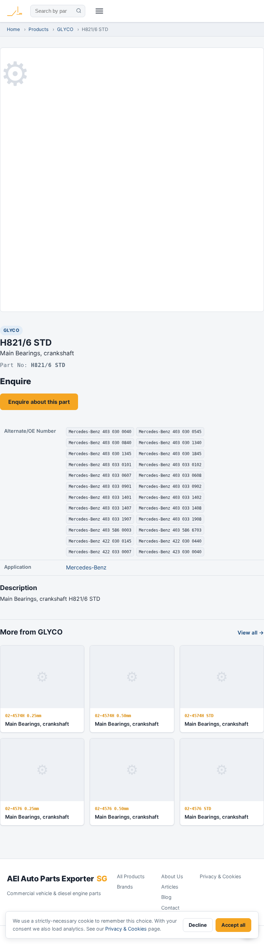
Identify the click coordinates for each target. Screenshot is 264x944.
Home (13, 29)
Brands (125, 887)
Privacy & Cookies (220, 876)
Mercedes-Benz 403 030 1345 (100, 453)
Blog (166, 897)
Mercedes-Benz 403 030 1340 (170, 442)
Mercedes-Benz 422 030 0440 (170, 541)
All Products (131, 876)
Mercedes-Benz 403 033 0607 (100, 475)
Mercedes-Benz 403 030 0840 (100, 442)
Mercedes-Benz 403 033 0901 (100, 486)
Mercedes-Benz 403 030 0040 (100, 431)
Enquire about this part (39, 401)
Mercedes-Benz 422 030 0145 (100, 541)
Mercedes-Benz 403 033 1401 (100, 497)
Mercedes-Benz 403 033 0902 (170, 486)
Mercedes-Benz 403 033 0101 (100, 464)
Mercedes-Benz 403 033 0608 (170, 475)
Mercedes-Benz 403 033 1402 (170, 497)
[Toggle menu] (100, 11)
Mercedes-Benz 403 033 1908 (170, 519)
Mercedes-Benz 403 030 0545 (170, 431)
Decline (198, 925)
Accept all (233, 925)
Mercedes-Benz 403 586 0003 (100, 530)
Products (38, 29)
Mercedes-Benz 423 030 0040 (170, 551)
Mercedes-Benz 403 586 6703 (170, 530)
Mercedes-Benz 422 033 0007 (100, 551)
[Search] (78, 11)
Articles (169, 887)
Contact (170, 908)
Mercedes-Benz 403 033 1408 (170, 508)
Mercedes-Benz (86, 567)
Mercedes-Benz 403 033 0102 (170, 464)
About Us (172, 876)
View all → (251, 632)
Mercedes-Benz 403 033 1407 (100, 508)
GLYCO (65, 29)
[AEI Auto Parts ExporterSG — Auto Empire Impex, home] (14, 11)
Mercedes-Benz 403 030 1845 (170, 453)
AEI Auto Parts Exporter (57, 878)
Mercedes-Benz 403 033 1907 (100, 519)
